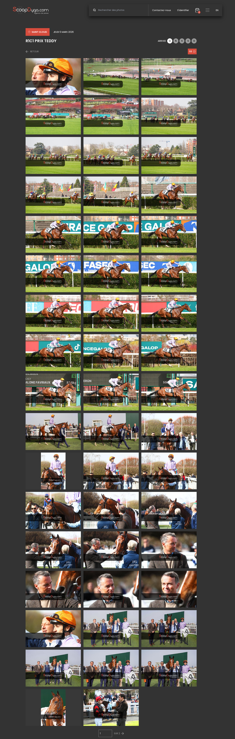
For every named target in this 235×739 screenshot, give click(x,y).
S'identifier (183, 10)
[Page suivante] (122, 733)
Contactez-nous (161, 10)
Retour (34, 51)
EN (217, 10)
